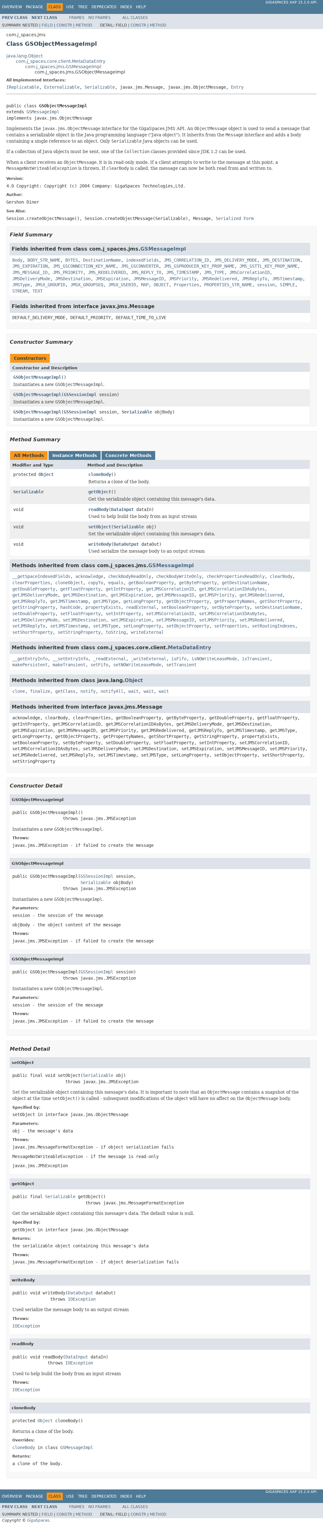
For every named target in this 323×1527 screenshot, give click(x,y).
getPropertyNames (234, 601)
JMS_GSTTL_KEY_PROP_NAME (268, 266)
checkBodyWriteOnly (179, 576)
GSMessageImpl (42, 111)
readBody (98, 509)
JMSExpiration (112, 278)
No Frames (99, 17)
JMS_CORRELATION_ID (186, 260)
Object (46, 474)
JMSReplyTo (254, 278)
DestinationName (102, 260)
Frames (77, 17)
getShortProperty (280, 601)
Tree (83, 7)
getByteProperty (198, 582)
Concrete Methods (128, 455)
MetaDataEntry (189, 648)
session (266, 284)
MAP (145, 284)
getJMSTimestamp (69, 601)
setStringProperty (79, 632)
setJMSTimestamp (69, 625)
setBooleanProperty (184, 607)
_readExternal (109, 658)
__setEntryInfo (70, 658)
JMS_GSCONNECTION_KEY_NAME (84, 266)
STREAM (19, 291)
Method (84, 25)
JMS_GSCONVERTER (140, 266)
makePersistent (30, 664)
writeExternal (147, 632)
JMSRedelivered (219, 278)
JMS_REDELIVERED (107, 272)
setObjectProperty (187, 625)
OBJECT (161, 284)
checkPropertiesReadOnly (236, 576)
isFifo (178, 658)
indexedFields (142, 260)
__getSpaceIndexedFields (41, 576)
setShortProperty (32, 632)
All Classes (135, 17)
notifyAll (112, 691)
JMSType (21, 284)
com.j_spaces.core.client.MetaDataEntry (60, 61)
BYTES (71, 260)
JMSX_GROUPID (50, 284)
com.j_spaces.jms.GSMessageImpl (63, 66)
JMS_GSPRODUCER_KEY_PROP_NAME (199, 266)
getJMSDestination (84, 594)
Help (141, 7)
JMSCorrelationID (249, 272)
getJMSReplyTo (28, 601)
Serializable (100, 87)
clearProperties (31, 582)
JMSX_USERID (122, 284)
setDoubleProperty (33, 613)
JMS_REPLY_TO (146, 272)
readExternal (141, 607)
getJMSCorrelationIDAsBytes (232, 588)
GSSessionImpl (80, 394)
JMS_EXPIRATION (30, 266)
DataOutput (126, 544)
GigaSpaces (38, 1520)
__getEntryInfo (30, 658)
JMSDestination (73, 278)
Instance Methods (74, 455)
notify (88, 691)
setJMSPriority (216, 619)
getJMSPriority (216, 594)
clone (18, 691)
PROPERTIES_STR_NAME (228, 284)
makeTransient (69, 664)
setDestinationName (277, 607)
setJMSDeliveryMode (35, 619)
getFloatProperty (80, 588)
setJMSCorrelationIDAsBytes (232, 613)
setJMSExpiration (131, 619)
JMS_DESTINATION (281, 260)
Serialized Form (235, 218)
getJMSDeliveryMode (35, 594)
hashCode (70, 607)
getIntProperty (123, 588)
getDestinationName (244, 582)
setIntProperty (123, 613)
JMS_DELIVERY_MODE (235, 260)
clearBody (281, 576)
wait (133, 691)
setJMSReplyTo (28, 625)
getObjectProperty (187, 601)
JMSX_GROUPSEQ (86, 284)
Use (70, 7)
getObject (99, 491)
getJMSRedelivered (260, 594)
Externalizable (61, 87)
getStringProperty (33, 607)
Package (34, 7)
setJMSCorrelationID (170, 613)
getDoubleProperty (33, 588)
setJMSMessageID (175, 619)
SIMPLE (287, 284)
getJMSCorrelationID (170, 588)
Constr (64, 25)
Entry (237, 87)
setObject (99, 526)
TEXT (37, 291)
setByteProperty (231, 607)
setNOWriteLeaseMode (137, 664)
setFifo (99, 664)
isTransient (256, 658)
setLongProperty (142, 625)
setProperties (230, 625)
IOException (82, 1299)
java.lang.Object (24, 55)
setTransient (181, 664)
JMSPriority (183, 278)
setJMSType (105, 625)
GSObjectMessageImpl (37, 377)
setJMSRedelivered (260, 619)
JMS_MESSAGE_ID (30, 272)
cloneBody (99, 474)
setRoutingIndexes (273, 625)
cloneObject (69, 582)
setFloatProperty (80, 613)
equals (115, 582)
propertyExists (103, 607)
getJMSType (105, 601)
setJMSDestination (84, 619)
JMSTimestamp (287, 278)
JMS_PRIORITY (68, 272)
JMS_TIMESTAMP (182, 272)
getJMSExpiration (131, 594)
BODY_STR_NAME (43, 260)
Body (17, 260)
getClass (65, 691)
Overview (12, 7)
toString (116, 632)
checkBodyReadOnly (129, 576)
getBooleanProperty (151, 582)
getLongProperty (142, 601)
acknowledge (89, 576)
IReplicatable (22, 87)
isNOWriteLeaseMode (214, 658)
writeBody (99, 544)
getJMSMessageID (175, 594)
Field (47, 25)
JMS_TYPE (214, 272)
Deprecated (103, 7)
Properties (186, 284)
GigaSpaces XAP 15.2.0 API (291, 2)
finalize (40, 691)
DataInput (122, 509)
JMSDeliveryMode (31, 278)
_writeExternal (148, 658)
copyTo (95, 582)
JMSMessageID (148, 278)
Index (126, 7)
